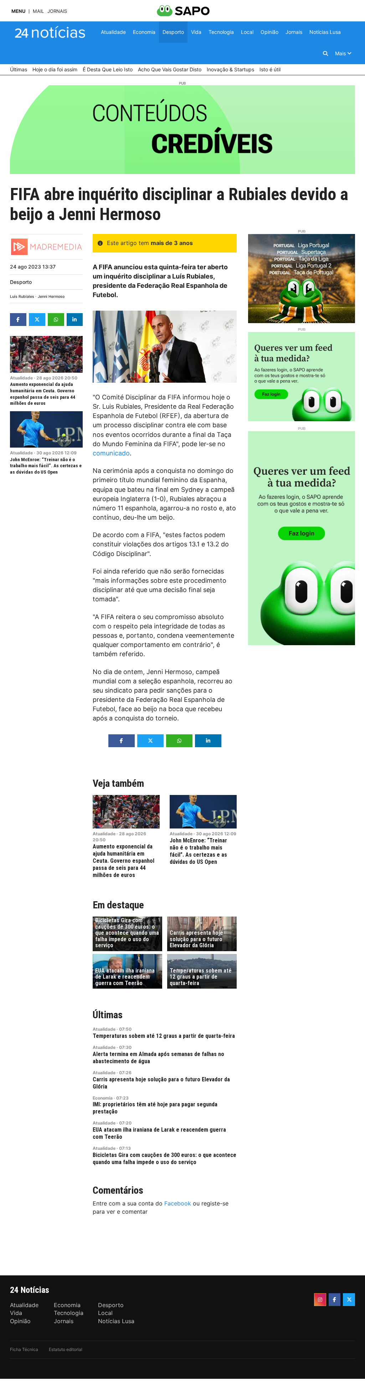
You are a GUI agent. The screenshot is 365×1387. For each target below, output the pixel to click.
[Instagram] (320, 1299)
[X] (349, 1299)
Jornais (57, 11)
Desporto (21, 282)
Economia (103, 1098)
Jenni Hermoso (51, 296)
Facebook (177, 1203)
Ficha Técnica (24, 1349)
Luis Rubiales (22, 296)
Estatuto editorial (65, 1349)
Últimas (108, 1015)
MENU (18, 11)
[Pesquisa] (325, 53)
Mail (38, 11)
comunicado (111, 453)
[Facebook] (335, 1299)
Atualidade (21, 378)
